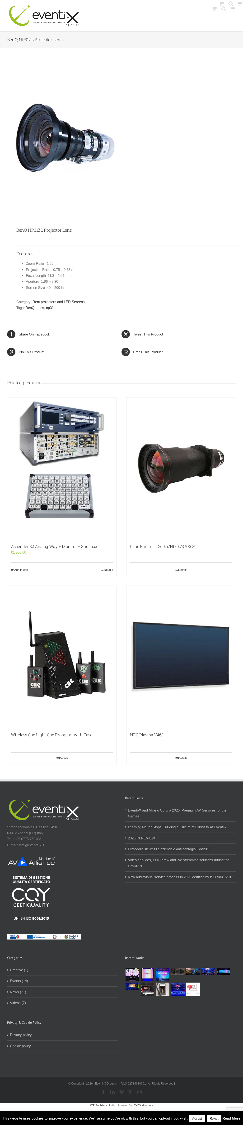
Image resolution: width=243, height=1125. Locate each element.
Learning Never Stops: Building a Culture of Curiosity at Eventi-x (177, 827)
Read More (231, 1118)
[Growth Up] (162, 974)
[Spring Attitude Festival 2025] (132, 974)
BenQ (30, 308)
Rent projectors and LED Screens (59, 302)
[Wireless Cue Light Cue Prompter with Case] (62, 656)
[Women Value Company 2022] (193, 989)
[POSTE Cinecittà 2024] (132, 986)
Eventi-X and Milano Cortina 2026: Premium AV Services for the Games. (177, 813)
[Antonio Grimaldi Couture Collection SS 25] (178, 971)
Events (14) (19, 981)
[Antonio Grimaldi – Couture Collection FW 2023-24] (162, 989)
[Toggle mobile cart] (214, 8)
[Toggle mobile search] (223, 8)
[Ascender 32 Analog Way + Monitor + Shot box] (62, 468)
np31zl (51, 308)
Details (108, 570)
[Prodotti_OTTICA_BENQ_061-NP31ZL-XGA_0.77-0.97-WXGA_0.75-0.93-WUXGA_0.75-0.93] (121, 138)
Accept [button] (197, 1118)
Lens (40, 308)
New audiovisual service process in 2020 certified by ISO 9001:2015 (180, 877)
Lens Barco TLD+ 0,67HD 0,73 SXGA (163, 546)
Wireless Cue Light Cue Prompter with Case (51, 734)
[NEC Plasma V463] (181, 656)
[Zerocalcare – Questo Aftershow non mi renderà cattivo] (147, 989)
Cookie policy (20, 1046)
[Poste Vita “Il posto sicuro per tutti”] (208, 971)
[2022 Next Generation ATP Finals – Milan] (178, 989)
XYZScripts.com (143, 1105)
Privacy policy (21, 1035)
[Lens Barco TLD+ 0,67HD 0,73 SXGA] (181, 468)
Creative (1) (19, 970)
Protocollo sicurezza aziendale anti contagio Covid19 (168, 849)
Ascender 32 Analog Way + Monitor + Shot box (54, 546)
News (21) (18, 992)
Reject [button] (214, 1118)
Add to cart (21, 570)
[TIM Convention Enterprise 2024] (223, 971)
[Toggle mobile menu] (233, 8)
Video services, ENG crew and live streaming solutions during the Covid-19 (178, 863)
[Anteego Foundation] (147, 974)
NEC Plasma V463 (147, 734)
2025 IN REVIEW (141, 838)
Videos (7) (18, 1003)
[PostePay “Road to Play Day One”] (193, 971)
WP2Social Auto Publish (103, 1105)
